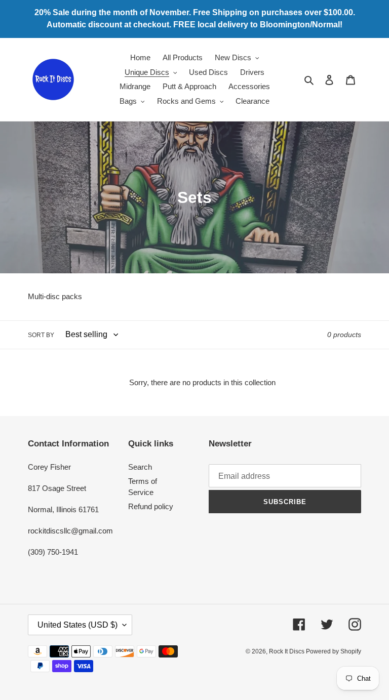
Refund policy (150, 506)
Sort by (41, 335)
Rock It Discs (287, 651)
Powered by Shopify (333, 651)
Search (140, 467)
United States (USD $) (77, 625)
